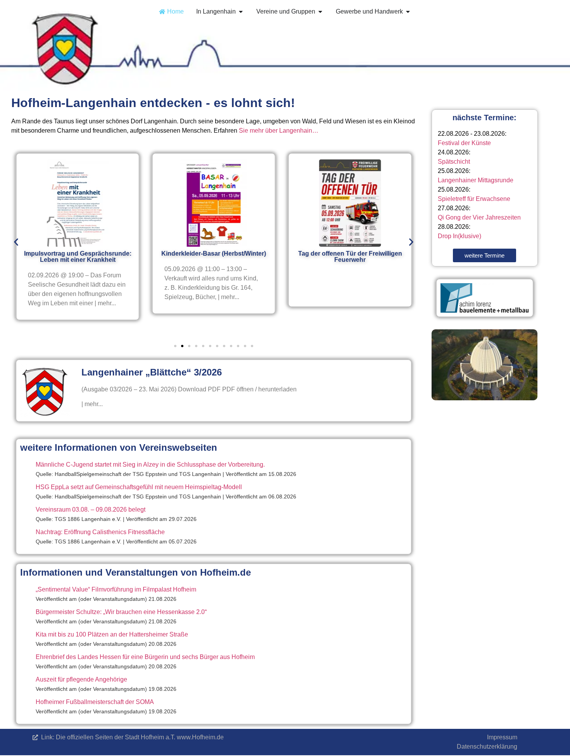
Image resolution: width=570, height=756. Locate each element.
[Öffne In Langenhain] (241, 11)
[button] (16, 242)
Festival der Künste (464, 143)
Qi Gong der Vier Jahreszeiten (479, 217)
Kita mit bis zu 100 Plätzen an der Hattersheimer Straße (112, 634)
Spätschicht (454, 161)
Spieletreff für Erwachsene (474, 198)
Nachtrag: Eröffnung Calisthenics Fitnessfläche (100, 532)
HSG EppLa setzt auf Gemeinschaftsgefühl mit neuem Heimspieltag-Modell (139, 487)
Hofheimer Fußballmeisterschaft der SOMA (95, 702)
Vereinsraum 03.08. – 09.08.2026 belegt (90, 509)
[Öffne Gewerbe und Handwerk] (408, 11)
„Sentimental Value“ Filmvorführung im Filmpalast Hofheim (116, 589)
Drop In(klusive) (459, 236)
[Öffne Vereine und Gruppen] (320, 11)
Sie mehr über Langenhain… (278, 130)
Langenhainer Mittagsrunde (475, 180)
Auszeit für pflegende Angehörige (81, 679)
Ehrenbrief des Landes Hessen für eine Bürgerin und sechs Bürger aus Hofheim (145, 657)
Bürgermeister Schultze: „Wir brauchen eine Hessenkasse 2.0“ (121, 612)
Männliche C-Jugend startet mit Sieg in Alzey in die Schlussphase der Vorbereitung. (150, 464)
